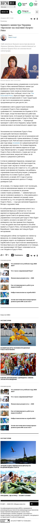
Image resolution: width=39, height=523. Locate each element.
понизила (16, 143)
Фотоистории (6, 320)
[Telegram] (34, 19)
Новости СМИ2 (5, 315)
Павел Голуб (12, 37)
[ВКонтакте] (31, 19)
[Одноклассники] (37, 19)
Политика (4, 21)
